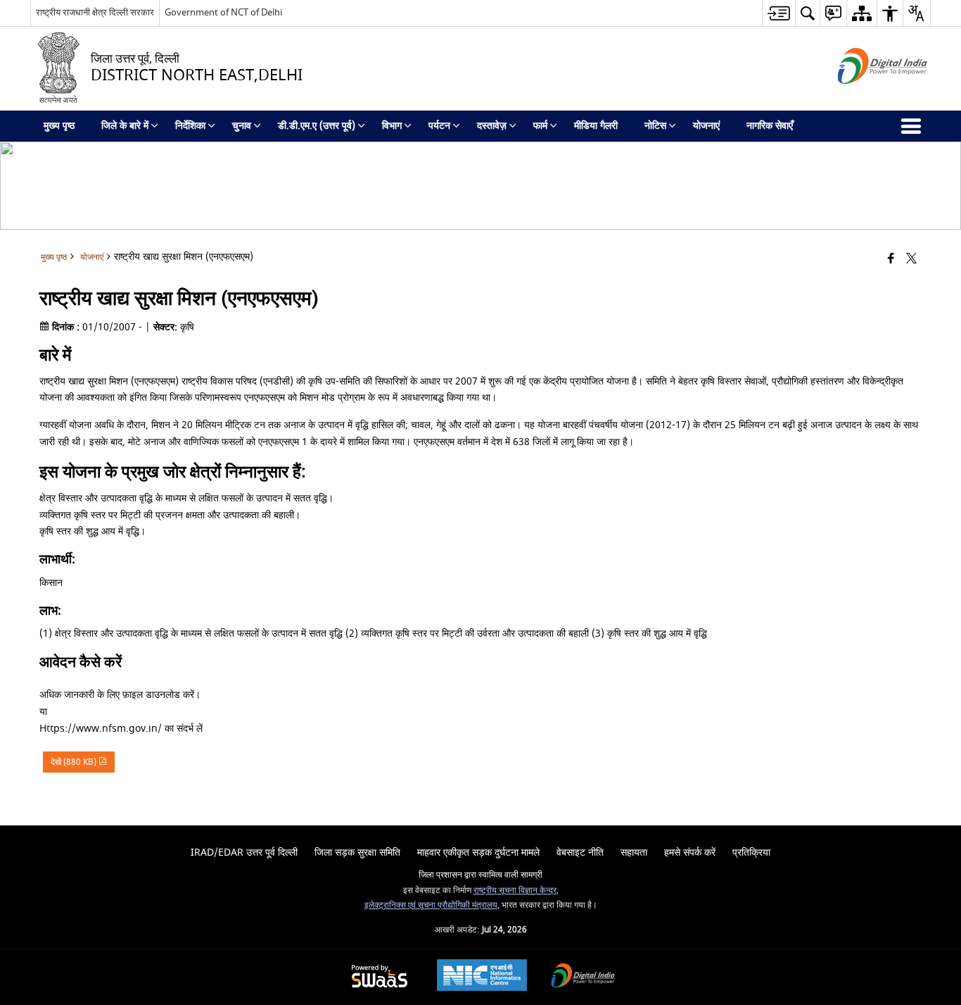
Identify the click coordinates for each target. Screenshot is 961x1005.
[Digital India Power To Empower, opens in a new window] (583, 977)
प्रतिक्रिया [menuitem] (751, 852)
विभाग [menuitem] (392, 125)
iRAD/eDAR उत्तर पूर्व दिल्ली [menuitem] (244, 852)
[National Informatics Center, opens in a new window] (481, 977)
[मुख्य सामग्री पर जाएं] (778, 13)
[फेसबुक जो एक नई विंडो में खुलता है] (891, 260)
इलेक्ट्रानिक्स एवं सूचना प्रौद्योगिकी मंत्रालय (430, 905)
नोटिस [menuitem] (655, 125)
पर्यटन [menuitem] (439, 125)
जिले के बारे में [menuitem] (124, 125)
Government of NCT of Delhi (223, 12)
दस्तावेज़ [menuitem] (492, 125)
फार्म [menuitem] (540, 125)
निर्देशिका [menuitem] (190, 125)
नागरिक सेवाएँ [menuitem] (769, 125)
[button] (807, 13)
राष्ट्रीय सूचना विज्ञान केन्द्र (514, 891)
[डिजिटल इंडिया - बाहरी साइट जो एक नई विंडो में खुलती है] (865, 96)
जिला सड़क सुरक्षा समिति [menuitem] (357, 852)
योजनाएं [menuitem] (706, 125)
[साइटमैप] (861, 13)
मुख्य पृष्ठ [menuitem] (59, 125)
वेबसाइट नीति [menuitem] (580, 852)
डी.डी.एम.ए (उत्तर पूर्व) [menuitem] (316, 125)
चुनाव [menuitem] (241, 125)
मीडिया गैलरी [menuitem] (596, 125)
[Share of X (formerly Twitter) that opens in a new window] (911, 260)
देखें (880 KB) (74, 762)
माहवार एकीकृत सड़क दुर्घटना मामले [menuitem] (478, 852)
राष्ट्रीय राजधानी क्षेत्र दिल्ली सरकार (95, 12)
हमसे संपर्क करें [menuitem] (689, 852)
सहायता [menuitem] (633, 852)
